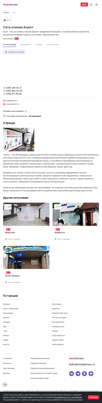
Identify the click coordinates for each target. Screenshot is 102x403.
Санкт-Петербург (11, 308)
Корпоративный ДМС (39, 378)
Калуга (6, 344)
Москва (6, 304)
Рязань (6, 335)
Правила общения (38, 363)
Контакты (7, 363)
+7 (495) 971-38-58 (12, 93)
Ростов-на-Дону (59, 317)
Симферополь (58, 326)
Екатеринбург (58, 322)
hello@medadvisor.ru (82, 364)
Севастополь (58, 340)
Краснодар (8, 313)
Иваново (56, 308)
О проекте (7, 358)
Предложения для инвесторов (43, 373)
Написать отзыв (16, 52)
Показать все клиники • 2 (15, 111)
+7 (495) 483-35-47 (12, 87)
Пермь (55, 331)
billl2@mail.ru (12, 100)
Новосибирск (58, 344)
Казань (6, 317)
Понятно (93, 397)
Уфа (4, 326)
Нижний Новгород (60, 313)
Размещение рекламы (40, 358)
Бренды (6, 373)
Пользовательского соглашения (67, 397)
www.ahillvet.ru (12, 104)
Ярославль (57, 304)
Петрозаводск (58, 335)
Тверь (5, 340)
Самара (6, 322)
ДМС (84, 4)
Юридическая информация (42, 368)
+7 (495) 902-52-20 (12, 90)
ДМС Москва (8, 368)
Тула (5, 331)
